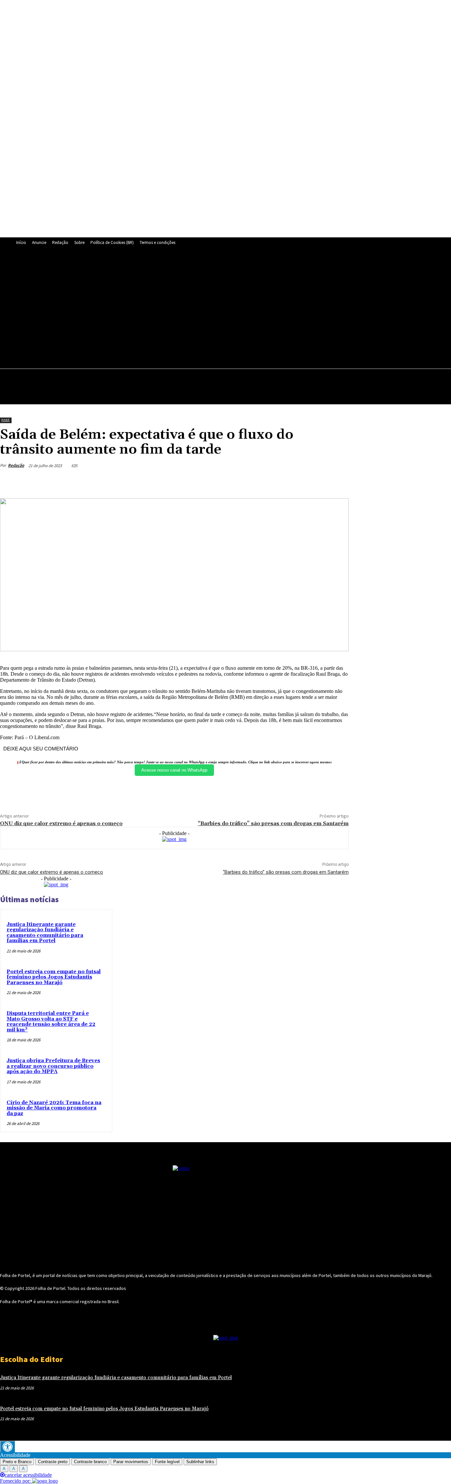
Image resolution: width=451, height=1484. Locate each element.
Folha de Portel (50, 1288)
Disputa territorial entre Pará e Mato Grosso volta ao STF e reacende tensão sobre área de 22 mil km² (51, 1021)
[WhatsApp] (246, 309)
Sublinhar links (200, 1461)
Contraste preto (52, 1461)
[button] (443, 377)
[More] (337, 481)
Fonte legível (167, 1461)
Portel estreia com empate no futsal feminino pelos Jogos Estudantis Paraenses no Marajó (54, 977)
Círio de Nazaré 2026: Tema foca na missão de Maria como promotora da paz (54, 1108)
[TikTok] (216, 309)
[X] (231, 309)
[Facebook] (155, 309)
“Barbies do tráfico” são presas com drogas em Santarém (273, 823)
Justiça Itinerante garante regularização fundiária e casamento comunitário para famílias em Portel (45, 932)
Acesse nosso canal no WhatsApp (174, 770)
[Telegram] (200, 309)
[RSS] (185, 309)
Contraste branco (90, 1461)
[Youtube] (261, 309)
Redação (16, 465)
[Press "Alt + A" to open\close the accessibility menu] (7, 1446)
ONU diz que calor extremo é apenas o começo (61, 823)
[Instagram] (170, 309)
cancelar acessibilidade (28, 1475)
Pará (5, 420)
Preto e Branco (17, 1461)
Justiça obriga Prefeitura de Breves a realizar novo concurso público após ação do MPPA (53, 1066)
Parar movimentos (130, 1461)
